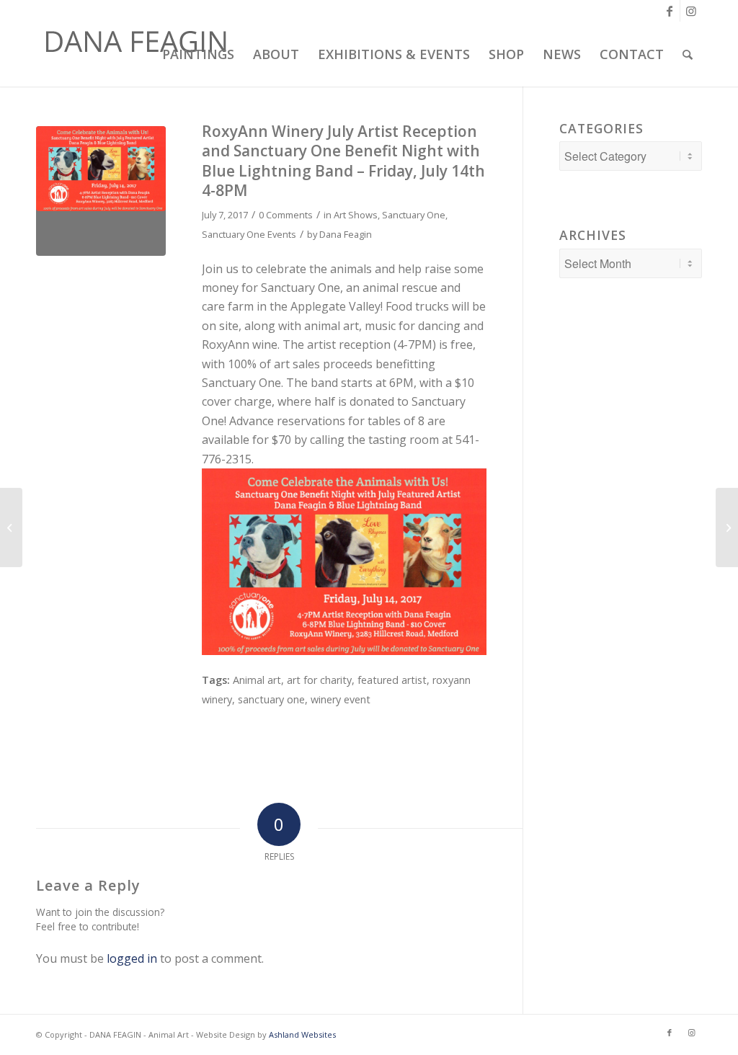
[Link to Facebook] (669, 11)
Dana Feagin (345, 234)
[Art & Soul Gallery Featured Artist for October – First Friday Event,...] (727, 527)
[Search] (687, 54)
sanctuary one (271, 699)
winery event (340, 699)
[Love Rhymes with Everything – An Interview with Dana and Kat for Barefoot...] (11, 527)
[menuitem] (196, 54)
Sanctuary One (413, 214)
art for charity (319, 680)
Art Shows (356, 214)
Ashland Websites (302, 1034)
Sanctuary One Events (249, 234)
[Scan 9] (101, 191)
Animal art (257, 680)
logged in (132, 958)
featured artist (392, 680)
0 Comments (286, 214)
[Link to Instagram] (691, 11)
